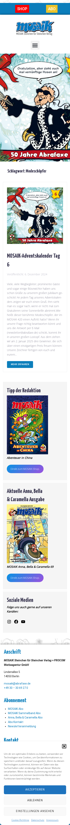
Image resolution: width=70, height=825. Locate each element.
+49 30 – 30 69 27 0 (16, 687)
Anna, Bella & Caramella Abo (25, 717)
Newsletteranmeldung (22, 726)
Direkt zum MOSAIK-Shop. (25, 469)
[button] (64, 746)
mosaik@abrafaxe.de (17, 683)
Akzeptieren (35, 789)
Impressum (52, 820)
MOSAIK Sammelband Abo (24, 713)
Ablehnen (35, 800)
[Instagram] (9, 621)
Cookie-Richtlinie (20, 820)
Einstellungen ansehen (35, 811)
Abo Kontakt (15, 722)
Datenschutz (37, 820)
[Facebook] (16, 621)
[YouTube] (23, 621)
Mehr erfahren (20, 364)
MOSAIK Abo (15, 708)
